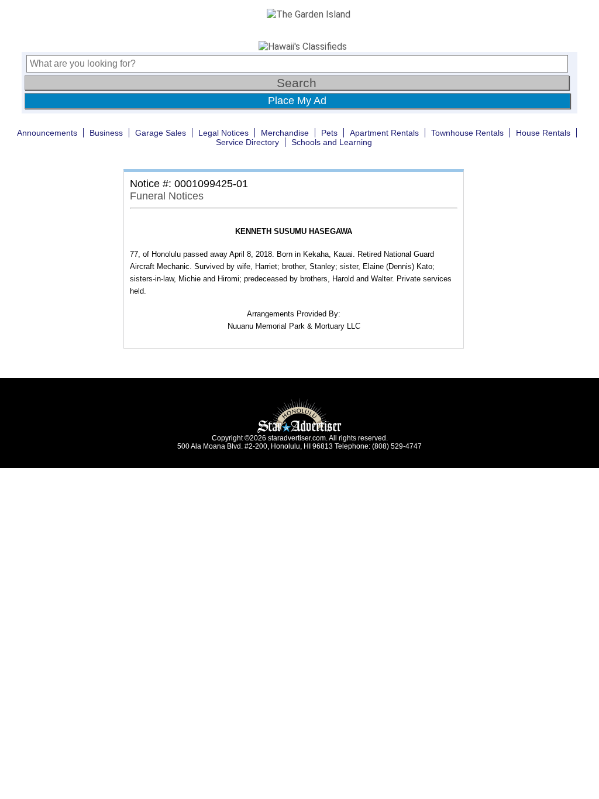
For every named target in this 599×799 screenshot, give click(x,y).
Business (106, 132)
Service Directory (247, 142)
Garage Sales (160, 132)
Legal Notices (223, 132)
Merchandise (285, 132)
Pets (329, 132)
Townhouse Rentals (467, 132)
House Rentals (543, 132)
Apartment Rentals (384, 132)
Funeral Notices (167, 196)
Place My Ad (297, 100)
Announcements (47, 132)
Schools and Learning (331, 142)
